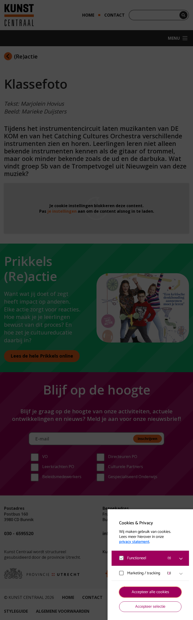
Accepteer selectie (150, 606)
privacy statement (134, 541)
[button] (145, 558)
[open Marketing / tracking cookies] (181, 574)
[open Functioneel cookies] (181, 559)
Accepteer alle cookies (150, 592)
